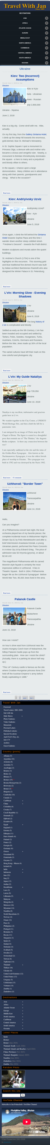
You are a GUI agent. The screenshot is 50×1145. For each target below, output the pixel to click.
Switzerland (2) (9, 955)
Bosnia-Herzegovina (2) (12, 782)
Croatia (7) (8, 809)
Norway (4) (8, 917)
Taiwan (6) (8, 958)
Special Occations (10, 733)
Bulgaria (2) (8, 791)
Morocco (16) (9, 905)
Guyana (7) (8, 860)
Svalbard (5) (8, 949)
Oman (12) (8, 920)
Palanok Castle (25, 599)
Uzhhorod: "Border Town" (25, 483)
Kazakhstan (8, 887)
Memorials (7, 725)
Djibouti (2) (8, 818)
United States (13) (10, 976)
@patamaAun (7, 1142)
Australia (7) (8, 764)
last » (32, 698)
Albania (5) (8, 756)
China (6, 803)
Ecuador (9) (8, 821)
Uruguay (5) (8, 979)
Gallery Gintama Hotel (36, 134)
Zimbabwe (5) (9, 991)
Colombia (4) (8, 806)
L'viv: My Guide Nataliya (25, 376)
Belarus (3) (8, 770)
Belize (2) (7, 773)
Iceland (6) (8, 866)
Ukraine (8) (8, 970)
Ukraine (5, 86)
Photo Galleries (9, 719)
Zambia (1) (8, 988)
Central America (25, 53)
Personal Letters (9, 728)
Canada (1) (8, 797)
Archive (6, 742)
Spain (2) (7, 940)
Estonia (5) (8, 830)
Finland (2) (8, 839)
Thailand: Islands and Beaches (14, 1049)
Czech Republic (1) (11, 812)
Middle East (25, 38)
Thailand (7, 964)
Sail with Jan (8, 713)
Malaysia (7, 899)
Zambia (6, 1064)
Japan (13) (7, 881)
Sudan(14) (7, 944)
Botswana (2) (8, 785)
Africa (25, 23)
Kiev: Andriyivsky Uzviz (25, 199)
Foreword (7, 707)
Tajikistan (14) (9, 961)
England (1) (8, 827)
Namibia (6, 1058)
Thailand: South (9, 1046)
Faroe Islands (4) (10, 836)
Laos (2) (7, 890)
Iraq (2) (6, 878)
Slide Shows (8, 716)
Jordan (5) (7, 884)
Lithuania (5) (8, 896)
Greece (6, 851)
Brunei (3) (8, 788)
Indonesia (7, 872)
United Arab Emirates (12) (13, 973)
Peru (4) (7, 923)
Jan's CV (7, 739)
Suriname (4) (8, 946)
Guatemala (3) (9, 857)
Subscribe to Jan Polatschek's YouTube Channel (19, 1104)
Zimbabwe (7, 1061)
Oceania (25, 63)
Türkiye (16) (8, 967)
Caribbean (25, 48)
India (5, 869)
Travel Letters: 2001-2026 (13, 710)
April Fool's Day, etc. (11, 737)
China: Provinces (9, 1052)
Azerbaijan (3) (9, 768)
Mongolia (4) (8, 902)
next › (25, 698)
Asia (25, 18)
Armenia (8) (8, 761)
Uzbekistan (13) (9, 982)
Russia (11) (8, 935)
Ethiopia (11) (8, 833)
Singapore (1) (9, 937)
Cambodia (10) (9, 794)
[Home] (25, 10)
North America (25, 43)
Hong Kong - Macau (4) (13, 863)
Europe (25, 33)
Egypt (6, 824)
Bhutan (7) (8, 776)
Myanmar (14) (9, 908)
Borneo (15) (9, 779)
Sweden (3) (8, 952)
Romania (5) (8, 932)
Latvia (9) (7, 893)
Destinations (25, 13)
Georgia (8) (8, 845)
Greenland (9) (9, 854)
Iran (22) (7, 875)
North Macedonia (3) (11, 914)
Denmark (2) (8, 815)
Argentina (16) (9, 759)
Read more (7, 193)
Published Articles (10, 731)
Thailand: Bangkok (10, 1055)
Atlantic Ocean (25, 28)
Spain (5, 1036)
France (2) (7, 842)
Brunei (5, 1042)
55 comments (17, 478)
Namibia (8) (8, 911)
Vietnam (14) (8, 985)
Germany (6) (8, 848)
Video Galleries (9, 722)
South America (25, 58)
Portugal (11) (8, 929)
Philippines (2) (9, 926)
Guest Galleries (9, 745)
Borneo (6, 1039)
